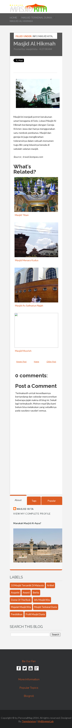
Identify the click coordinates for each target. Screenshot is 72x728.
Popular (52, 500)
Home (13, 17)
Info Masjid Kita (42, 36)
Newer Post (21, 361)
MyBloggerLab (46, 721)
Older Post (51, 361)
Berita (36, 592)
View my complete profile (32, 513)
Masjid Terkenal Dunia (36, 17)
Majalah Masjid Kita (21, 607)
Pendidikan (16, 614)
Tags (34, 500)
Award (26, 592)
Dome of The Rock (21, 599)
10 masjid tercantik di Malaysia (27, 585)
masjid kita (31, 49)
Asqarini (15, 592)
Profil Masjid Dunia (35, 614)
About (18, 500)
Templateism (29, 721)
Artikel (50, 585)
